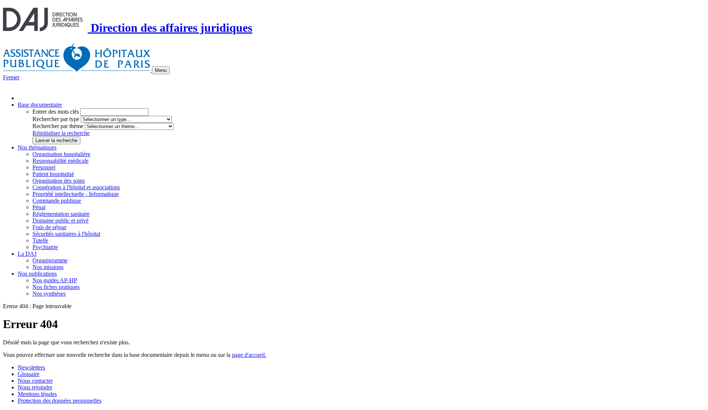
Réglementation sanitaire (61, 214)
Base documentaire (40, 104)
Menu (161, 70)
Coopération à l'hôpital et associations (76, 187)
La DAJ (27, 254)
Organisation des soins (58, 181)
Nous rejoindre (35, 387)
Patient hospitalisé (53, 174)
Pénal (38, 207)
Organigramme (49, 260)
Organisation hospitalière (61, 154)
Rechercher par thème (57, 126)
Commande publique (56, 200)
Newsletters (31, 367)
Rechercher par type (55, 119)
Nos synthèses (49, 293)
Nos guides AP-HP (54, 280)
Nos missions (47, 267)
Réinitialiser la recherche (61, 133)
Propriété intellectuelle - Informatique (75, 194)
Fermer (11, 77)
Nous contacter (35, 381)
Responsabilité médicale (60, 161)
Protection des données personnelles (59, 400)
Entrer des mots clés (55, 111)
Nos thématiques (37, 147)
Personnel (43, 167)
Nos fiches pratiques (56, 287)
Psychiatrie (45, 247)
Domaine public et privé (60, 220)
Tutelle (40, 240)
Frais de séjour (49, 227)
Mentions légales (37, 394)
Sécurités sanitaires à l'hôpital (66, 234)
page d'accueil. (249, 355)
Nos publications (37, 274)
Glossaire (28, 374)
